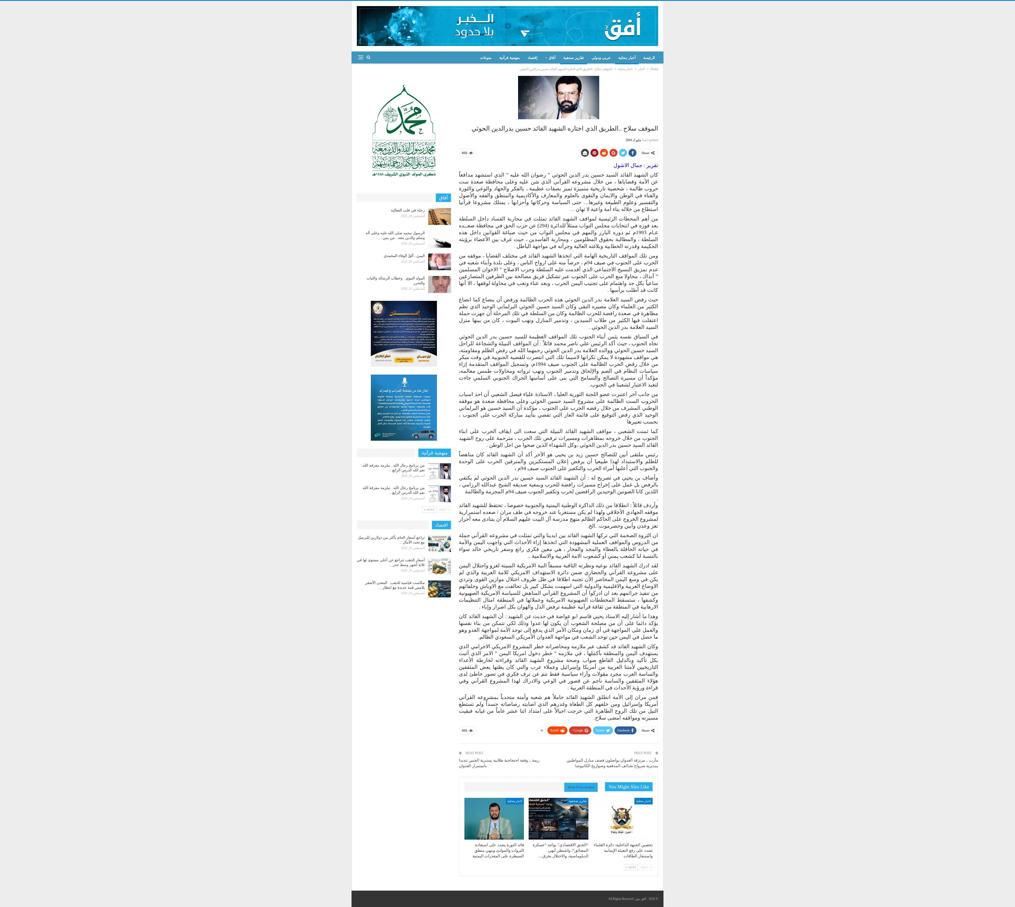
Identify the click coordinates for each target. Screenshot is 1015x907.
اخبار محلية (643, 801)
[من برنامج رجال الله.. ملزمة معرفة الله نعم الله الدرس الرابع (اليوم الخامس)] (439, 471)
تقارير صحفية (573, 58)
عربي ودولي (601, 58)
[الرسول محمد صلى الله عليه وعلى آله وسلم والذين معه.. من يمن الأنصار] (439, 239)
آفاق (552, 58)
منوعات (486, 58)
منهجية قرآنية (509, 58)
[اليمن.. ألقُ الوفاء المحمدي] (439, 262)
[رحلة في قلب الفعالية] (439, 216)
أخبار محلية (627, 58)
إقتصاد (532, 58)
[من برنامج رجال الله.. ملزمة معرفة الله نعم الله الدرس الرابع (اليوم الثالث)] (439, 494)
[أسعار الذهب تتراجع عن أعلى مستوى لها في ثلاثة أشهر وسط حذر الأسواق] (439, 566)
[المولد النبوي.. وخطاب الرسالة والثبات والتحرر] (439, 284)
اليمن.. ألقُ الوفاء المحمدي (404, 256)
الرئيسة (649, 58)
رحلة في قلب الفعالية (408, 210)
